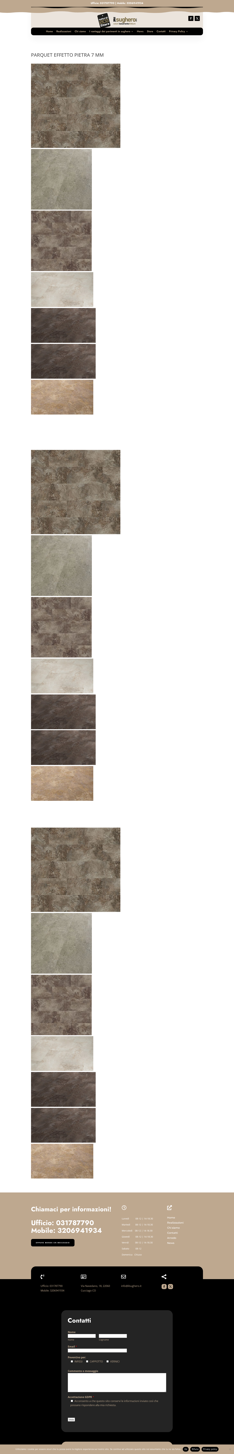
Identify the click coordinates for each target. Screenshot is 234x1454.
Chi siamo (80, 31)
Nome (71, 1332)
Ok (185, 1449)
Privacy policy (210, 1449)
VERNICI (115, 1361)
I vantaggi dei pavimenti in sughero (109, 31)
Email (72, 1346)
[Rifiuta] (230, 1449)
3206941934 (135, 3)
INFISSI (78, 1361)
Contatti (161, 31)
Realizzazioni (63, 31)
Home (49, 31)
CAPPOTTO (96, 1361)
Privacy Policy (177, 31)
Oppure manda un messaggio (53, 1243)
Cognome (104, 1339)
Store (150, 31)
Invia (71, 1419)
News (140, 31)
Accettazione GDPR (81, 1397)
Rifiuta (195, 1449)
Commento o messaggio (83, 1371)
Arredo (171, 1237)
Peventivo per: (77, 1357)
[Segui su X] (197, 18)
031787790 (107, 3)
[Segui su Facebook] (190, 18)
